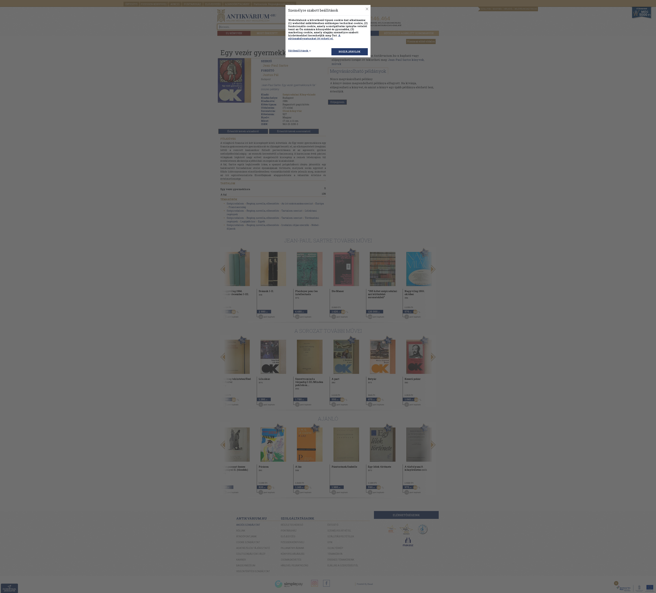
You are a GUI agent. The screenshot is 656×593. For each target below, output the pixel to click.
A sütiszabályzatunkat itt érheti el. (314, 37)
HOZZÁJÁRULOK (349, 51)
